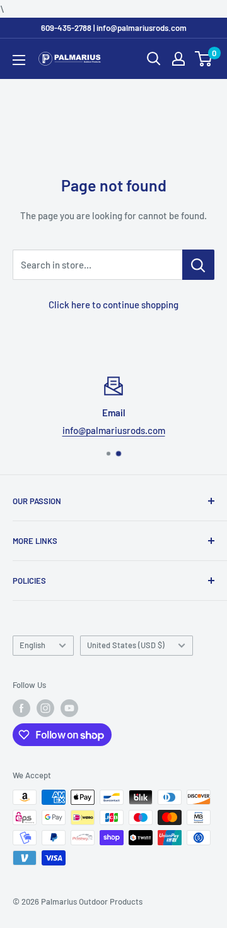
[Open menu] (19, 60)
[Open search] (154, 59)
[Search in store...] (198, 265)
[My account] (178, 59)
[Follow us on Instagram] (45, 708)
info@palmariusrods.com (113, 430)
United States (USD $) (126, 645)
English (32, 645)
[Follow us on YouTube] (69, 708)
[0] (204, 58)
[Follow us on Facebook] (21, 708)
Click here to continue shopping (113, 304)
